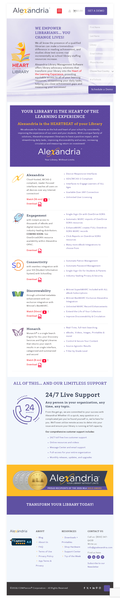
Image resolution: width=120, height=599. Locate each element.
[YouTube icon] (91, 588)
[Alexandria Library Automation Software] (31, 11)
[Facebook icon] (84, 588)
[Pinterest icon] (97, 588)
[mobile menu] (59, 10)
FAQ (41, 547)
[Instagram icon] (100, 588)
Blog (41, 538)
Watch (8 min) (34, 360)
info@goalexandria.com (100, 548)
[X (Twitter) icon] (87, 588)
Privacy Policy (46, 556)
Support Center (72, 552)
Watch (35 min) (35, 199)
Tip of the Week (73, 556)
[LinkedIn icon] (94, 588)
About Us (43, 542)
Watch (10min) (34, 312)
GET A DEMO (96, 11)
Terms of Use (45, 552)
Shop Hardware (72, 547)
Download (32, 204)
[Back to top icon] (107, 588)
